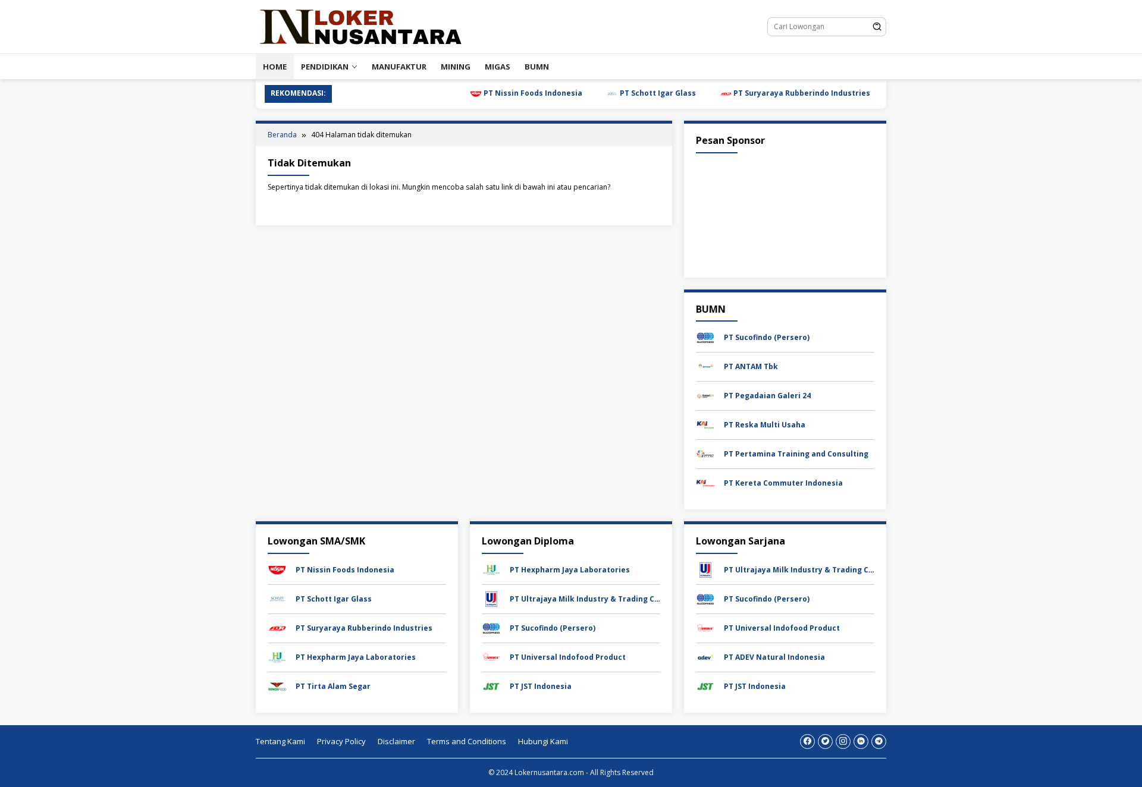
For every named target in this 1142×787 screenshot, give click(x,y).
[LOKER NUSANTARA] (360, 26)
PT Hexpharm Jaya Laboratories (356, 657)
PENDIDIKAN (325, 66)
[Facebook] (807, 741)
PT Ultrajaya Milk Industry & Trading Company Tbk (605, 599)
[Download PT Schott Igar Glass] (277, 598)
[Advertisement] (785, 212)
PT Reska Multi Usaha (764, 425)
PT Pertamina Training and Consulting (796, 454)
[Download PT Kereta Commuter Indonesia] (705, 482)
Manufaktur (399, 66)
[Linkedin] (861, 741)
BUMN (537, 66)
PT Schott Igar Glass (636, 93)
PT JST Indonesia (541, 686)
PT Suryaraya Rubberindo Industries (779, 93)
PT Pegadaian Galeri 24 (767, 396)
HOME (275, 66)
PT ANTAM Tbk (751, 366)
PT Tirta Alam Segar (333, 686)
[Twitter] (825, 741)
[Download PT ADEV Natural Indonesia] (705, 656)
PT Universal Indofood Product (568, 657)
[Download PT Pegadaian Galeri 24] (705, 395)
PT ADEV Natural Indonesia (774, 657)
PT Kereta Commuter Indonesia (783, 483)
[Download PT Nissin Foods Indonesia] (277, 569)
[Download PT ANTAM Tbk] (705, 366)
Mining (455, 66)
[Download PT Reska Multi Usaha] (705, 424)
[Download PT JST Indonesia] (491, 686)
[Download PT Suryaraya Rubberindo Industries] (277, 627)
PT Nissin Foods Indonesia (510, 93)
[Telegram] (878, 741)
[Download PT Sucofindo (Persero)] (705, 337)
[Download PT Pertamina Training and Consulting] (705, 453)
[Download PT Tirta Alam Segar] (277, 686)
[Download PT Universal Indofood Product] (491, 656)
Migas (497, 66)
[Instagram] (843, 741)
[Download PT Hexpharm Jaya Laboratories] (277, 656)
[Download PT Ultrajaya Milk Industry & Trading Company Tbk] (491, 598)
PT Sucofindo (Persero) (767, 337)
